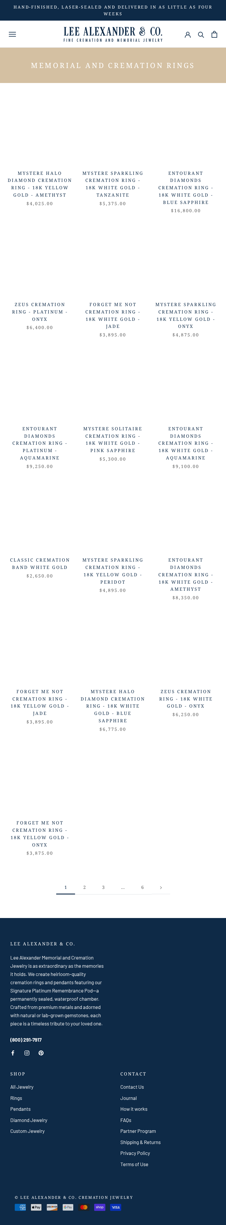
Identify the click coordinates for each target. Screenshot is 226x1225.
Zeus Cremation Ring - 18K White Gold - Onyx (186, 698)
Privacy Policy (135, 1153)
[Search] (201, 34)
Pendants (20, 1109)
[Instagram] (26, 1052)
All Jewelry (22, 1087)
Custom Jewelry (27, 1131)
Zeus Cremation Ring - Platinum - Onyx (40, 311)
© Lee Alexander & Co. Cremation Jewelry (74, 1197)
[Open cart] (214, 34)
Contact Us (132, 1087)
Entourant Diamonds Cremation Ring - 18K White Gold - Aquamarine (186, 443)
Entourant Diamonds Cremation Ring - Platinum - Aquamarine (40, 443)
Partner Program (138, 1131)
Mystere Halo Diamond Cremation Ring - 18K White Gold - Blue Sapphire (113, 705)
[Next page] (161, 888)
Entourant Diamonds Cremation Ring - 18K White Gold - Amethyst (186, 574)
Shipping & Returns (140, 1142)
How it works (133, 1109)
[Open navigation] (12, 34)
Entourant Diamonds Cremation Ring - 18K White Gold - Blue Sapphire (186, 187)
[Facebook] (12, 1052)
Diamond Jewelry (28, 1120)
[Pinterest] (41, 1052)
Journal (128, 1098)
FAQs (125, 1120)
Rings (16, 1098)
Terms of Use (134, 1164)
